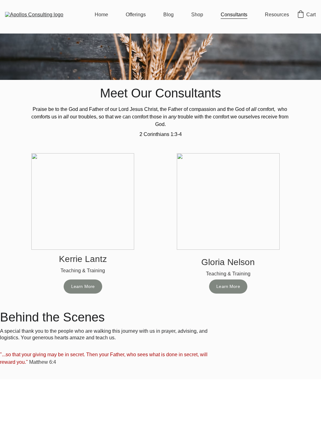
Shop (197, 14)
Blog (168, 14)
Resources (277, 14)
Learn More (83, 286)
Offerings (136, 14)
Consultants (234, 14)
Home (101, 14)
